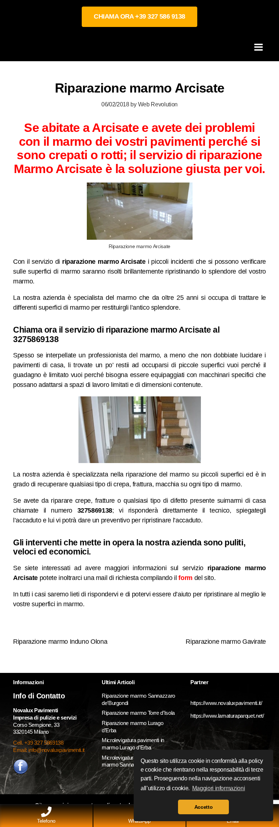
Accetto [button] (203, 807)
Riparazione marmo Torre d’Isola (138, 713)
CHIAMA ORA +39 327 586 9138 (139, 16)
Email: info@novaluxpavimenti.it (49, 750)
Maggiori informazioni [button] (218, 788)
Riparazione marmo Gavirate (226, 641)
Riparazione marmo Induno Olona (60, 641)
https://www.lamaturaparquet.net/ (227, 716)
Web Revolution (158, 104)
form (185, 577)
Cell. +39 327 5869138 (38, 743)
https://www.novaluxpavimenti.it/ (226, 703)
